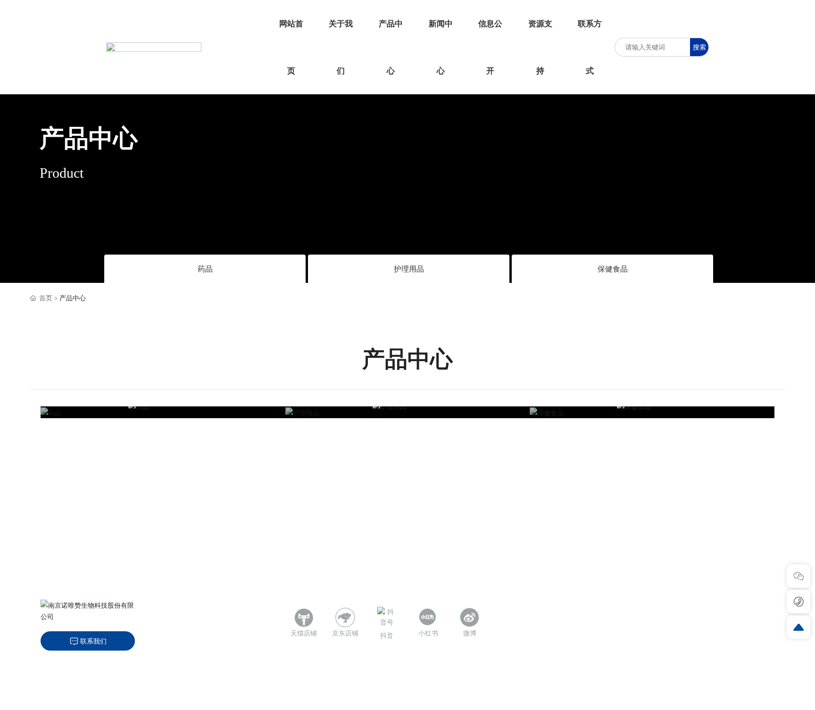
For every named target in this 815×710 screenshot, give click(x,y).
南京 (342, 697)
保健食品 (613, 268)
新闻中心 (640, 636)
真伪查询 (729, 636)
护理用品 (409, 268)
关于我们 (640, 608)
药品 (205, 268)
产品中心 (89, 138)
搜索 (699, 47)
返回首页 (755, 697)
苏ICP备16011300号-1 (224, 697)
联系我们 (668, 697)
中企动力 (318, 697)
